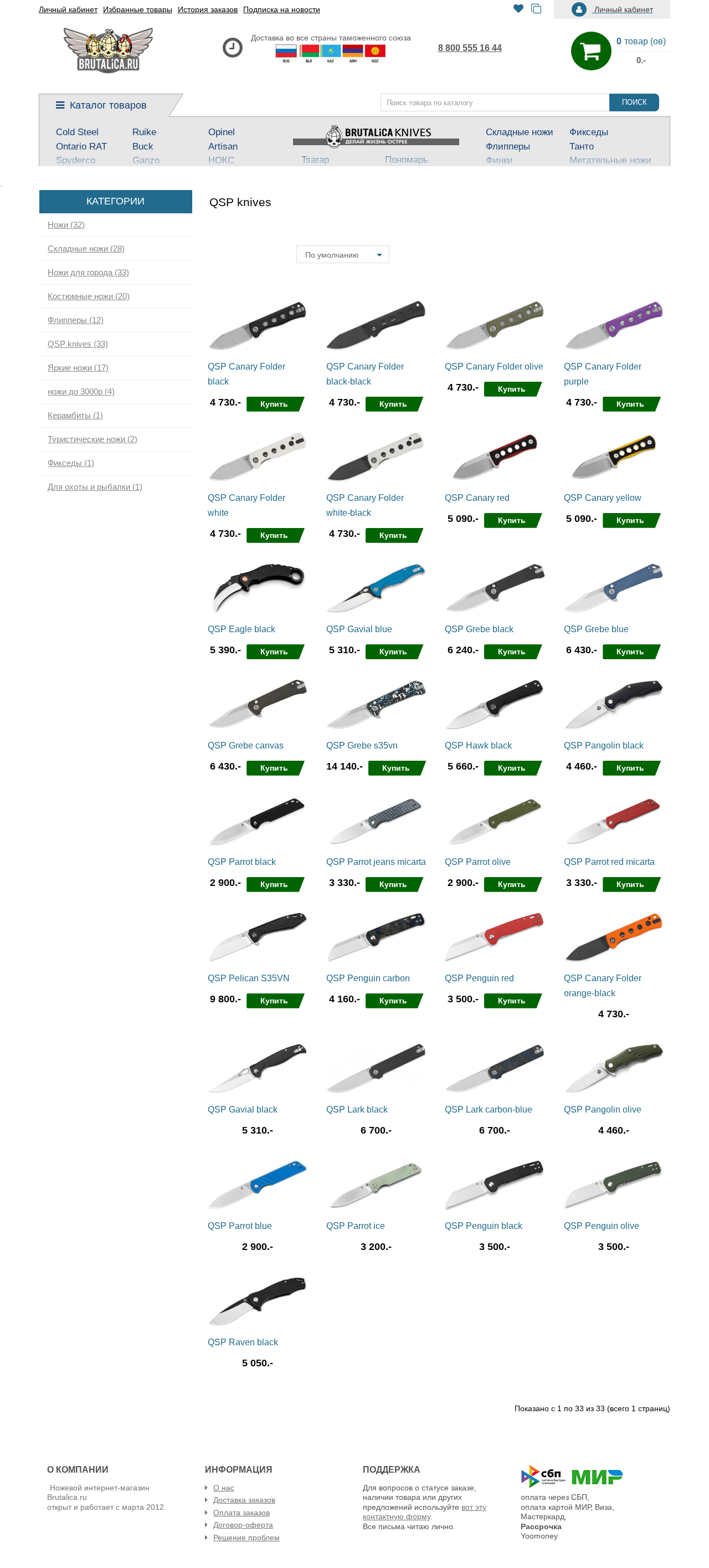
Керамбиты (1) (75, 415)
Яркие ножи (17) (78, 367)
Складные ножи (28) (86, 248)
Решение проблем (246, 1537)
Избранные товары (137, 9)
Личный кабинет (68, 9)
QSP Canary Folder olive (494, 366)
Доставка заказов (244, 1499)
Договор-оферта (243, 1524)
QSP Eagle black (241, 629)
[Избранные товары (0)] (518, 10)
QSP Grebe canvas (246, 745)
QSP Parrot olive (478, 862)
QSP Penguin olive (601, 1226)
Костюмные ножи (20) (89, 296)
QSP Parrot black (242, 862)
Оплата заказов (241, 1512)
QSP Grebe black (479, 629)
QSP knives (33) (78, 344)
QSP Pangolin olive (602, 1109)
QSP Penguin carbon (368, 978)
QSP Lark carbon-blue (488, 1109)
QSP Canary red (477, 498)
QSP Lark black (357, 1109)
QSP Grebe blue (596, 629)
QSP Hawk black (478, 745)
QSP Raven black (243, 1342)
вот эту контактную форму (424, 1512)
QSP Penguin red (479, 978)
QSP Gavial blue (359, 629)
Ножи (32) (66, 225)
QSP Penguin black (483, 1226)
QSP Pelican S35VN (249, 978)
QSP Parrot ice (355, 1226)
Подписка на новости (281, 9)
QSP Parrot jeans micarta (376, 862)
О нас (223, 1487)
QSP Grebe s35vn (362, 745)
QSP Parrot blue (240, 1226)
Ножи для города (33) (88, 272)
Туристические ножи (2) (92, 439)
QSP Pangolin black (604, 745)
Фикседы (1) (71, 463)
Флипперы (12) (76, 320)
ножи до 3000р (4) (81, 391)
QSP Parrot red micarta (609, 862)
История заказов (208, 9)
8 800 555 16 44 (470, 48)
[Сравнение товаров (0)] (536, 10)
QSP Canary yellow (602, 498)
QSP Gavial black (243, 1109)
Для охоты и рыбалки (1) (95, 487)
